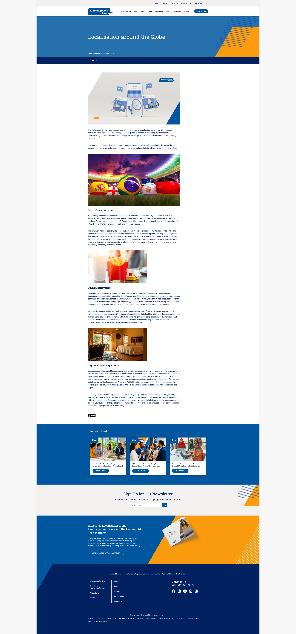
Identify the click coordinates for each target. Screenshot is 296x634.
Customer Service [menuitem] (186, 3)
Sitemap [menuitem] (90, 618)
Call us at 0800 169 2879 (183, 585)
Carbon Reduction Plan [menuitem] (166, 618)
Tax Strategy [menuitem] (180, 618)
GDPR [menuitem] (89, 621)
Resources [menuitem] (174, 3)
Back (94, 61)
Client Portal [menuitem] (199, 3)
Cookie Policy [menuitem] (111, 618)
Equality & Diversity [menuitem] (193, 618)
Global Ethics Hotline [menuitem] (100, 621)
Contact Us (201, 11)
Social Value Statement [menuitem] (126, 618)
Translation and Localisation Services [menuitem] (154, 11)
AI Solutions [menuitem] (176, 11)
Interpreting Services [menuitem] (128, 11)
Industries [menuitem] (187, 11)
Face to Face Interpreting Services (137, 574)
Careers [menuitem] (165, 3)
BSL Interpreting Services (176, 574)
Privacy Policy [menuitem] (100, 618)
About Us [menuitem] (157, 3)
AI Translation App (158, 574)
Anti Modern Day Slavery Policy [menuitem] (146, 618)
